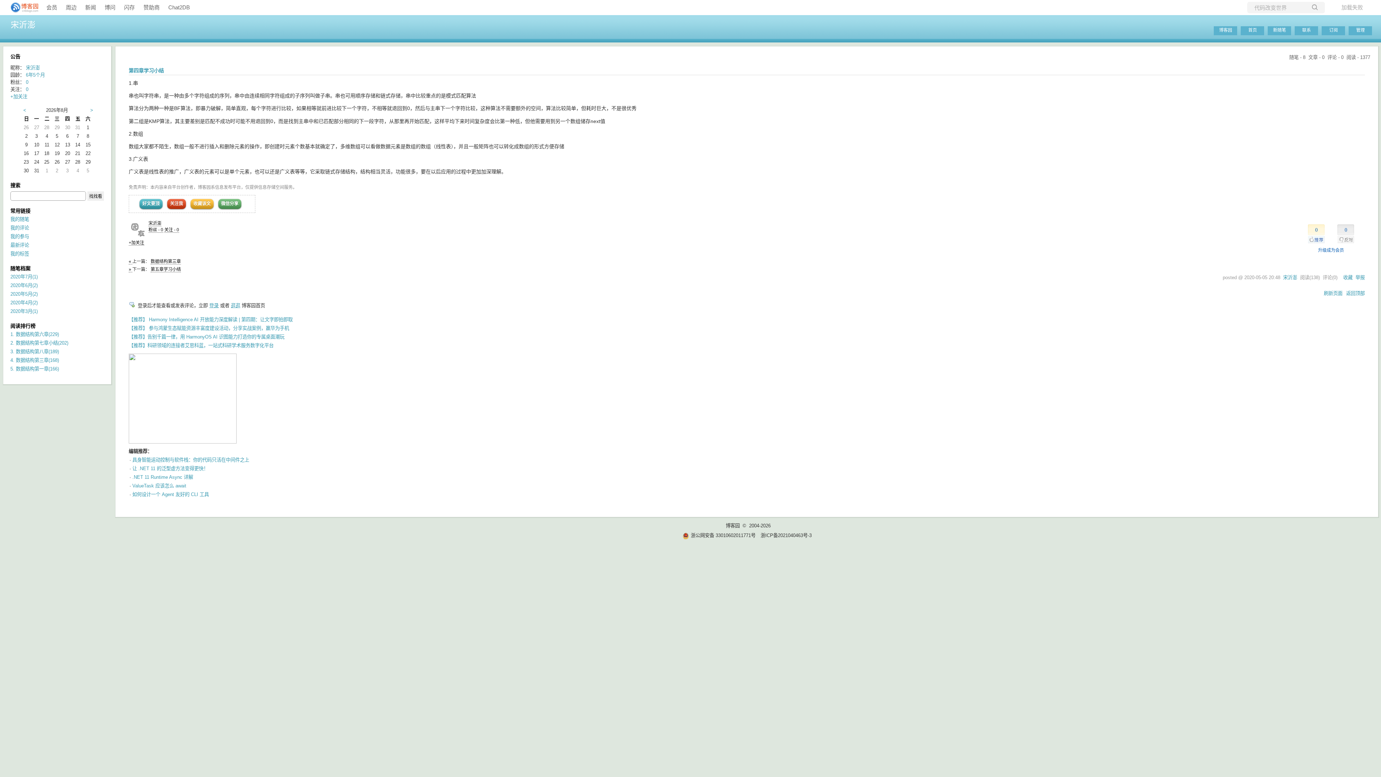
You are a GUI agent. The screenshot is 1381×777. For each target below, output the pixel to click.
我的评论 (19, 228)
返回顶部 (1355, 293)
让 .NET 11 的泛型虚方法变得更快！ (170, 468)
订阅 (1333, 30)
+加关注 (136, 242)
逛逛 (235, 305)
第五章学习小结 (166, 269)
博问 (110, 7)
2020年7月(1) (24, 277)
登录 (214, 305)
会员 (51, 7)
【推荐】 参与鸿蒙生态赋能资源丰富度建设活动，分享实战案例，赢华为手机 (209, 328)
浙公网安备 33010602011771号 (723, 535)
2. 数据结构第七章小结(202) (39, 343)
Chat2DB (179, 7)
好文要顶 (151, 203)
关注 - (171, 229)
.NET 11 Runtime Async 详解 (162, 477)
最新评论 (19, 245)
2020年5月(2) (24, 294)
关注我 (176, 203)
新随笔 (1279, 30)
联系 (1306, 30)
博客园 (1225, 30)
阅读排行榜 (23, 326)
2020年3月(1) (24, 311)
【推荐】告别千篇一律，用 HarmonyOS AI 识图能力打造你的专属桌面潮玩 (206, 337)
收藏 (1348, 277)
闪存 (129, 7)
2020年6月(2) (24, 285)
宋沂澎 (23, 24)
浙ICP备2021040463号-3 (786, 535)
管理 (1360, 30)
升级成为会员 (1331, 250)
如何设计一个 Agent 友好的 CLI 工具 (170, 494)
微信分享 (229, 203)
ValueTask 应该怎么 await (159, 486)
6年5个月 (35, 75)
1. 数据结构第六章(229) (34, 334)
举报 (1360, 277)
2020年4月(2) (24, 302)
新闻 (90, 7)
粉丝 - (156, 229)
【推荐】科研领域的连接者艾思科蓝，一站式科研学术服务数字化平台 (201, 345)
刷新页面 (1333, 293)
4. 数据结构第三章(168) (34, 360)
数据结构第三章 (166, 261)
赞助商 (151, 7)
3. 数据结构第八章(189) (34, 351)
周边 (71, 7)
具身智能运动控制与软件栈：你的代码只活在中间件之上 (190, 460)
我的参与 (19, 236)
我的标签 (19, 253)
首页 (1252, 30)
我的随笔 (19, 219)
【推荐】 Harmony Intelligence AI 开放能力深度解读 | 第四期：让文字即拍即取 (211, 319)
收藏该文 (202, 203)
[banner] (21, 8)
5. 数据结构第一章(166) (34, 369)
